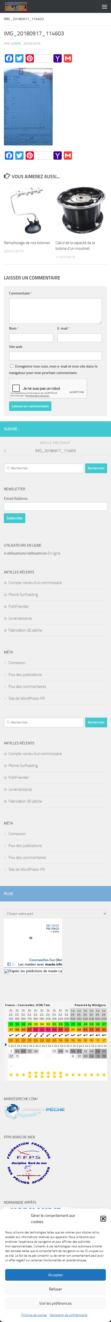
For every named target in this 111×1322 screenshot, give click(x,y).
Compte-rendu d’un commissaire (35, 582)
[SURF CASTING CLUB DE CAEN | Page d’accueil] (19, 6)
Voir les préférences (55, 1303)
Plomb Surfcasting (23, 594)
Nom (14, 328)
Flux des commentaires (27, 686)
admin (16, 43)
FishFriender (19, 606)
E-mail (63, 328)
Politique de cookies (34, 1315)
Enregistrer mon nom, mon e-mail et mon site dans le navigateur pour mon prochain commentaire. (53, 369)
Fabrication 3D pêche (25, 630)
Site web (15, 347)
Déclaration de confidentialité (68, 1315)
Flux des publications (25, 674)
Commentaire (20, 293)
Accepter (55, 1275)
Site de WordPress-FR (27, 698)
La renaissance (20, 618)
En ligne (32, 553)
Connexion (17, 662)
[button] (103, 1218)
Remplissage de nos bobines (27, 242)
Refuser (55, 1289)
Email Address (16, 498)
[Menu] (104, 6)
